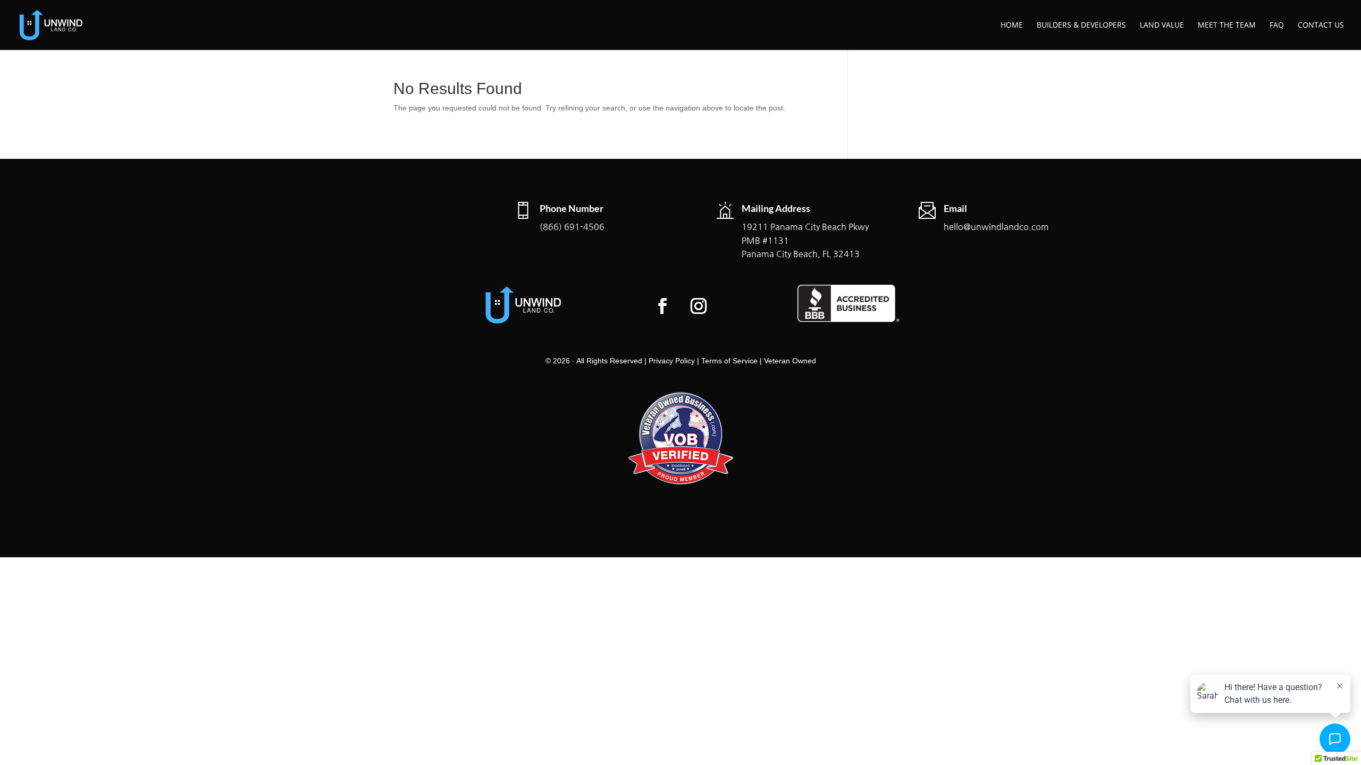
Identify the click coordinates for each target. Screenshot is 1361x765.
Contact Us (1321, 25)
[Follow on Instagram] (699, 306)
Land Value (1162, 25)
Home (1012, 25)
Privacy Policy (672, 360)
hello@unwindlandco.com (996, 227)
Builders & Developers (1081, 25)
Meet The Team (1227, 25)
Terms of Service (729, 360)
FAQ (1277, 25)
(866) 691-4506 (572, 227)
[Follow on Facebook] (662, 306)
